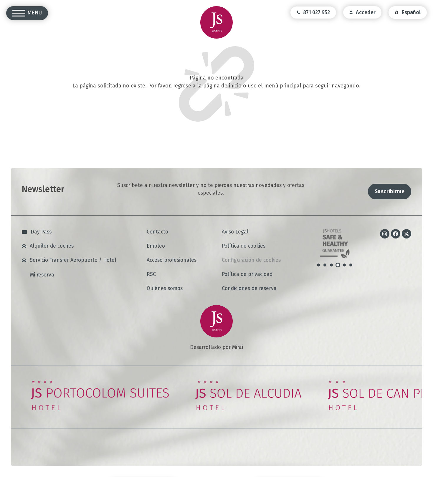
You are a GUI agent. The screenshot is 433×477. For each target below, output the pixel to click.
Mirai (237, 347)
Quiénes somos (165, 288)
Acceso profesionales (171, 260)
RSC (151, 274)
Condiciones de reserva (249, 288)
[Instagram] (384, 233)
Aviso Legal (235, 232)
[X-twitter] (406, 233)
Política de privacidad (247, 274)
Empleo (156, 246)
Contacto (157, 232)
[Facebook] (395, 233)
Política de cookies (243, 246)
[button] (318, 265)
